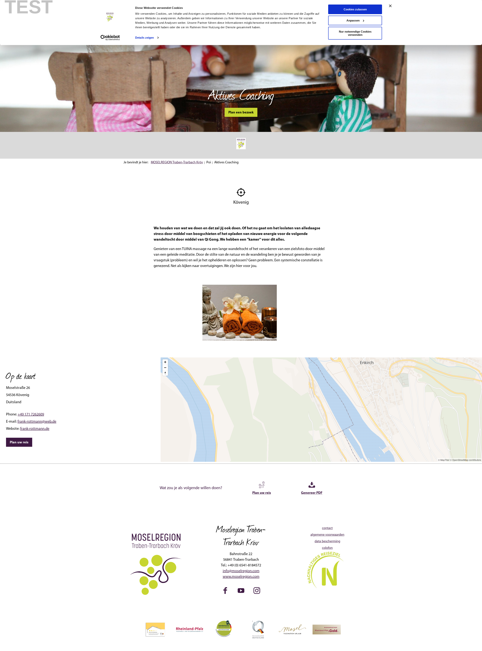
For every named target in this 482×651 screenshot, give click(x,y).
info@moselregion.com (241, 571)
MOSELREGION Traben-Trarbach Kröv (177, 162)
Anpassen (353, 20)
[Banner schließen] (390, 6)
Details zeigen (144, 37)
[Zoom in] (165, 362)
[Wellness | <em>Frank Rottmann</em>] (239, 312)
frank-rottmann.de (34, 429)
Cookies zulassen (355, 9)
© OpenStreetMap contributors (465, 459)
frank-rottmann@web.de (37, 422)
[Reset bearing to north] (165, 373)
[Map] (321, 409)
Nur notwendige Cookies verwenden (355, 33)
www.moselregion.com (241, 577)
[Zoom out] (165, 367)
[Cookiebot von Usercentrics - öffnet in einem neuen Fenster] (110, 38)
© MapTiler (443, 459)
